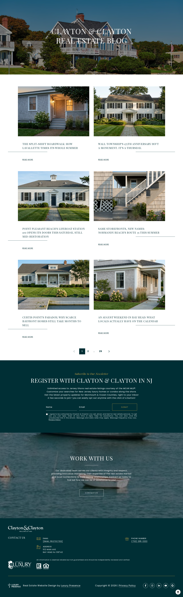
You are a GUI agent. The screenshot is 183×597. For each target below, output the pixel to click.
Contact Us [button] (91, 493)
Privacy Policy (55, 420)
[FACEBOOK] (145, 585)
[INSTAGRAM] (152, 585)
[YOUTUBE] (165, 585)
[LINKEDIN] (158, 585)
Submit (124, 407)
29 (100, 351)
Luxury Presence (70, 585)
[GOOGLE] (172, 585)
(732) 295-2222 (139, 541)
